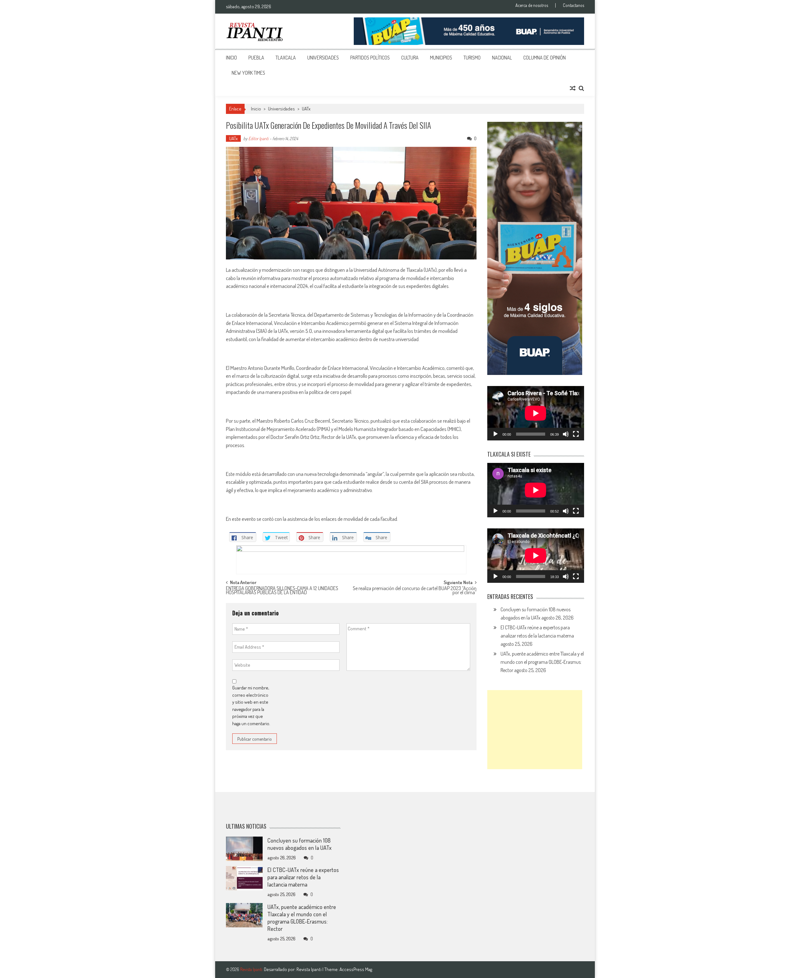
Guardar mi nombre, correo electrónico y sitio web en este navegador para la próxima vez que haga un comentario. (251, 705)
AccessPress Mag (356, 969)
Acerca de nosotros (531, 5)
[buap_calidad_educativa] (469, 31)
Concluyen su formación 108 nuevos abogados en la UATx (299, 844)
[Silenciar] (566, 434)
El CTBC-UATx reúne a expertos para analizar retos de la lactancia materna (303, 877)
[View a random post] (573, 88)
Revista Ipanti (309, 969)
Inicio (231, 57)
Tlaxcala (286, 57)
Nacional (502, 57)
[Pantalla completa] (576, 434)
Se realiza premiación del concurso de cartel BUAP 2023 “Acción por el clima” (415, 590)
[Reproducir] (495, 434)
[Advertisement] (534, 729)
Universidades (323, 57)
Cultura (410, 57)
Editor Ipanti (258, 138)
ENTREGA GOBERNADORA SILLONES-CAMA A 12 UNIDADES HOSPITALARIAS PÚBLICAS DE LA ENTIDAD (282, 590)
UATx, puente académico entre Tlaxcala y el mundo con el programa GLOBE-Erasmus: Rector (542, 662)
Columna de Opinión (544, 57)
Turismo (472, 57)
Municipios (441, 57)
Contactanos (573, 5)
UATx (306, 109)
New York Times (248, 73)
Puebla (256, 57)
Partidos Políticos (370, 57)
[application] (535, 413)
